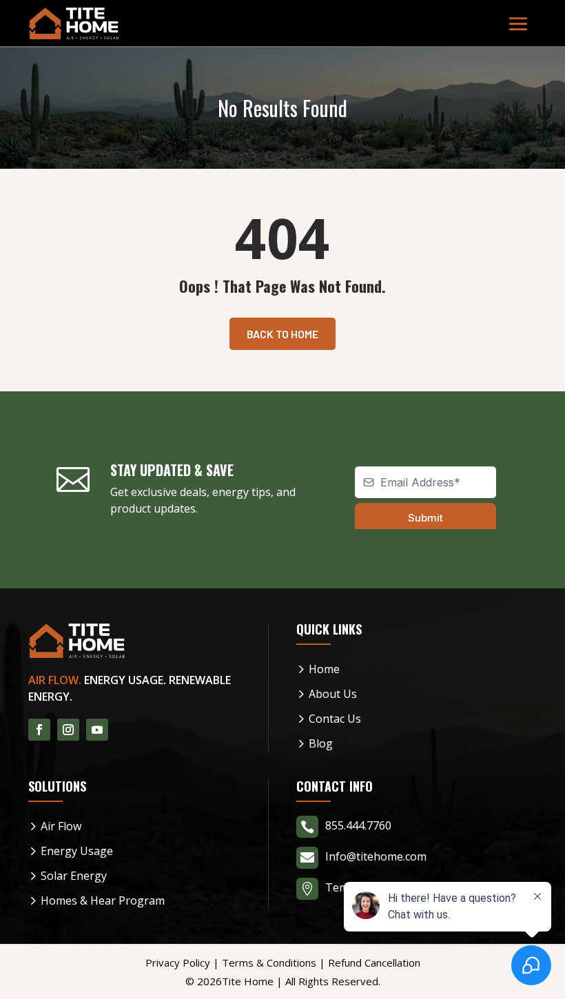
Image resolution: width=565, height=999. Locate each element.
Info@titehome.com (376, 856)
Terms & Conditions (269, 962)
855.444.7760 (358, 825)
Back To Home (282, 333)
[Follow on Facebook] (39, 730)
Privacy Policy (177, 962)
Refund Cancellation (374, 962)
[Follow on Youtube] (97, 730)
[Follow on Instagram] (68, 730)
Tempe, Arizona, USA (379, 887)
